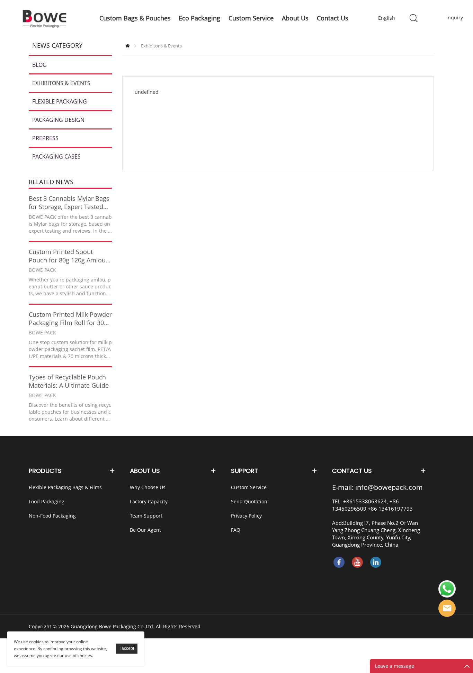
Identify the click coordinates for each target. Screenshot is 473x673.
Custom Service (249, 487)
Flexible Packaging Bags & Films (65, 487)
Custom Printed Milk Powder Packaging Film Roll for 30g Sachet (70, 318)
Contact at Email (447, 608)
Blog (39, 65)
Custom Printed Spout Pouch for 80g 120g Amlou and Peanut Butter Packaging (67, 256)
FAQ (235, 530)
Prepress (45, 138)
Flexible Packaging (59, 101)
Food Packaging (46, 501)
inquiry (449, 17)
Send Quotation (249, 501)
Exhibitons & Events (61, 83)
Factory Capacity (149, 501)
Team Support (146, 515)
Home (127, 45)
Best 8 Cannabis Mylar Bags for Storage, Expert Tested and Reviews (69, 202)
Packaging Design (58, 120)
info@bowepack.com (389, 487)
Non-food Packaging (52, 515)
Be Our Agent (145, 530)
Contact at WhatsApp (447, 589)
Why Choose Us (148, 487)
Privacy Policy (246, 515)
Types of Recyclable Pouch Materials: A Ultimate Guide (69, 381)
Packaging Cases (56, 156)
